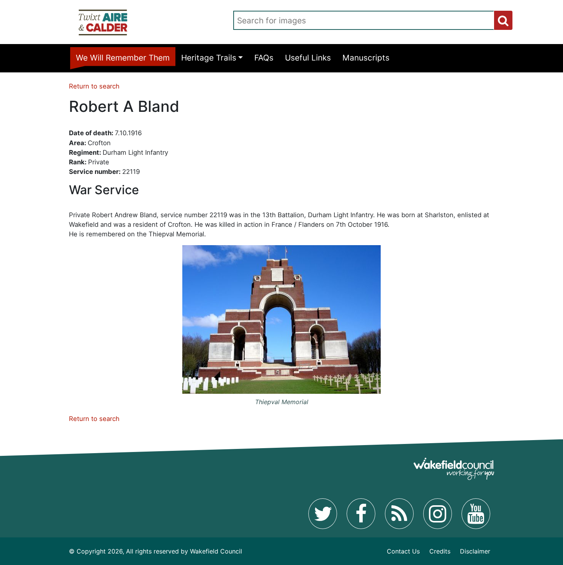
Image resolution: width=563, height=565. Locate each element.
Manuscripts (366, 57)
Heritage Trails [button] (208, 57)
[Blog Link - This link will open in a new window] (399, 513)
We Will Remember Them (123, 57)
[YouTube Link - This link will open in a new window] (476, 513)
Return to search (94, 86)
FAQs (263, 57)
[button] (503, 20)
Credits (439, 551)
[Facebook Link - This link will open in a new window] (361, 513)
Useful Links (308, 57)
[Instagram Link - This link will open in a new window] (437, 513)
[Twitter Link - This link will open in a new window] (322, 513)
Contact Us (403, 551)
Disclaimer (475, 551)
